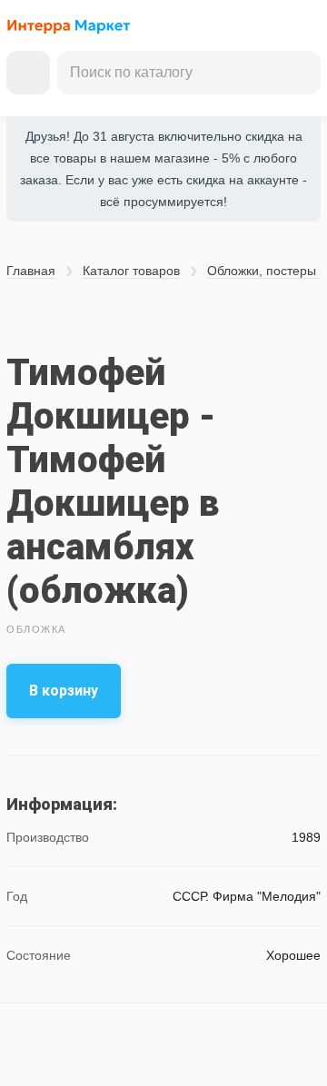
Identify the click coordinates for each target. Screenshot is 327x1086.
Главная (30, 270)
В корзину (63, 690)
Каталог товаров (131, 270)
